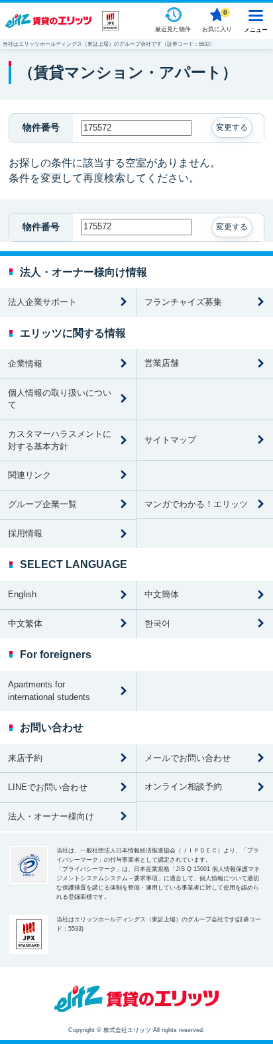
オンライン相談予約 (183, 786)
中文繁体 (25, 623)
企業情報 (25, 364)
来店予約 (25, 758)
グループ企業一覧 (42, 504)
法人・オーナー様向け (51, 816)
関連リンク (29, 475)
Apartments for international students (49, 690)
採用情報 (25, 533)
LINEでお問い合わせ (47, 787)
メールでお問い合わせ (187, 758)
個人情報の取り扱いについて (59, 399)
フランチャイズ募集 (183, 302)
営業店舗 (161, 363)
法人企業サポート (42, 302)
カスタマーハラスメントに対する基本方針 (59, 440)
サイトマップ (170, 440)
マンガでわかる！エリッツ (196, 504)
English (22, 594)
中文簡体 (161, 594)
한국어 (157, 623)
